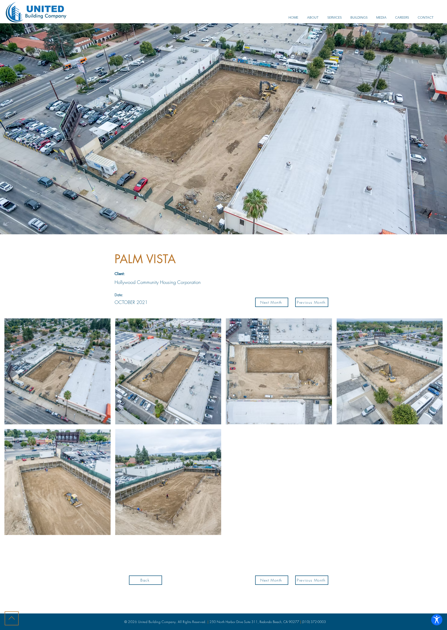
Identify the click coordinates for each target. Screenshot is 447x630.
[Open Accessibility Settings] (436, 619)
